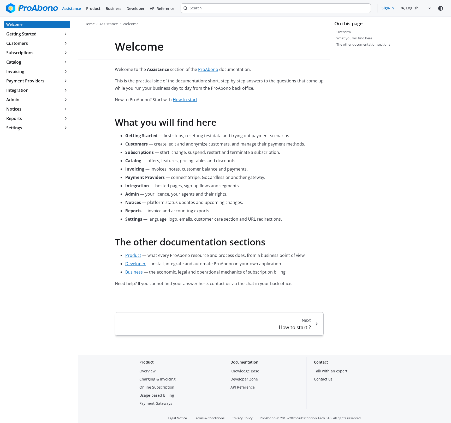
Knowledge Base (244, 370)
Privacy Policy (242, 418)
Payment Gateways (155, 403)
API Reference (162, 8)
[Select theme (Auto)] (440, 8)
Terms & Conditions (209, 418)
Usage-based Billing (156, 395)
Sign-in (388, 7)
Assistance (71, 8)
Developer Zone (244, 379)
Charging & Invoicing (157, 379)
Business (113, 8)
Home (90, 23)
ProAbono (208, 69)
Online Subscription (156, 387)
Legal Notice (177, 418)
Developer (136, 8)
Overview (147, 370)
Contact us (323, 379)
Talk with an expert (330, 370)
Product (93, 8)
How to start (185, 99)
